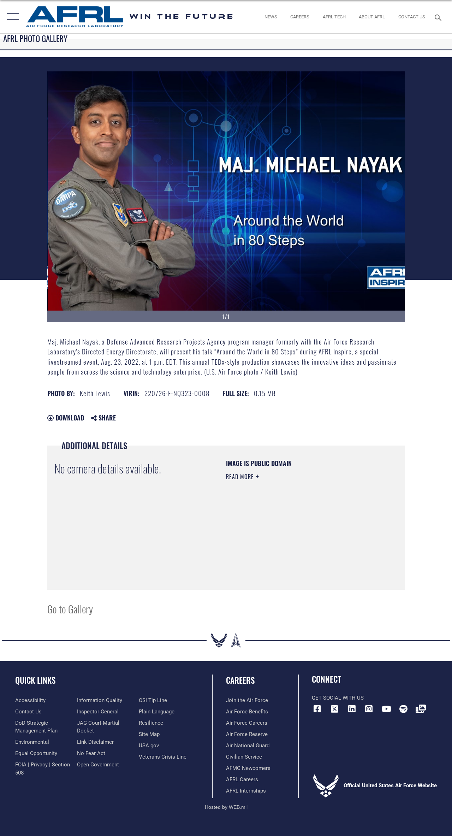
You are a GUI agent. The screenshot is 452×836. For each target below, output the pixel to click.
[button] (11, 17)
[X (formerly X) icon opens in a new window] (334, 708)
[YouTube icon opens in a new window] (386, 708)
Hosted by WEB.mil (226, 807)
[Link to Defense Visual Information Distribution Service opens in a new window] (420, 708)
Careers (240, 680)
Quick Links (35, 680)
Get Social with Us (338, 698)
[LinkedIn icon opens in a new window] (351, 708)
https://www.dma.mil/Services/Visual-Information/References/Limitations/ (289, 536)
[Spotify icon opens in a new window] (403, 708)
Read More (241, 476)
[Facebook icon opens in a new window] (317, 708)
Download (69, 417)
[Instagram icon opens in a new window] (369, 708)
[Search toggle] (439, 16)
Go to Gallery (70, 608)
